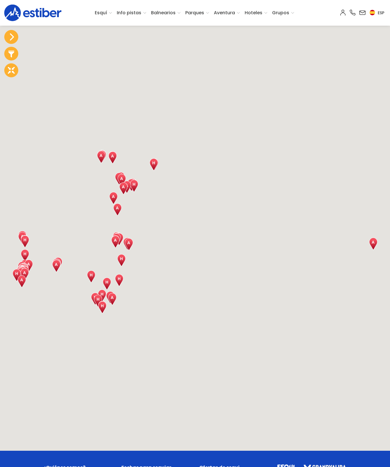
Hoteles (253, 12)
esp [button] (380, 13)
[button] (25, 241)
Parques (194, 12)
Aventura (224, 12)
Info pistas (129, 12)
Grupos (280, 12)
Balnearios (163, 12)
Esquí (101, 12)
